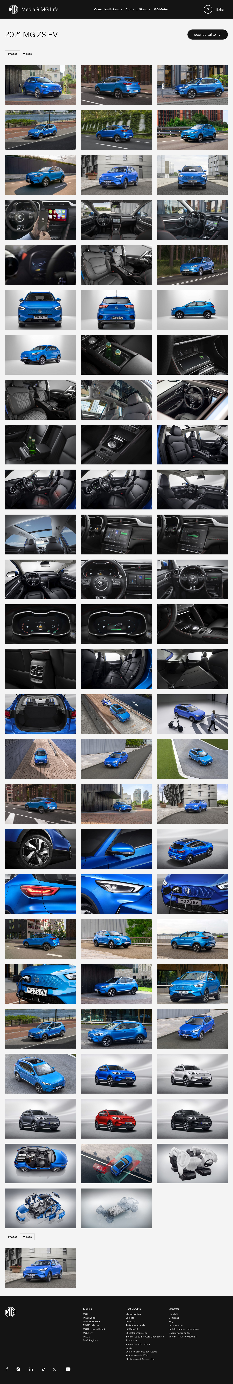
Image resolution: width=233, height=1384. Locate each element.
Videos (27, 54)
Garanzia (130, 1317)
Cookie (129, 1348)
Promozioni (131, 1340)
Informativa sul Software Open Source (145, 1336)
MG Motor (161, 9)
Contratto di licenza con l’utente (141, 1351)
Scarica (33, 85)
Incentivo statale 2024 (137, 1355)
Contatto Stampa (138, 9)
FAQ (171, 1321)
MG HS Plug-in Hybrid (94, 1329)
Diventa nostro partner (180, 1333)
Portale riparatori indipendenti (184, 1329)
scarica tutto (205, 34)
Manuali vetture (133, 1314)
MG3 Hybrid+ (90, 1317)
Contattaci (174, 1317)
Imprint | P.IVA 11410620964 (183, 1336)
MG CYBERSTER (91, 1321)
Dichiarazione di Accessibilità (140, 1359)
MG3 (85, 1314)
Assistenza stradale (135, 1325)
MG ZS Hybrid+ (91, 1340)
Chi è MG (173, 1314)
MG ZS (86, 1336)
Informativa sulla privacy (138, 1344)
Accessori (130, 1321)
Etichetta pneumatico (136, 1333)
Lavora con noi (176, 1325)
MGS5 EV (88, 1333)
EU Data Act (132, 1329)
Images (12, 54)
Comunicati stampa (108, 9)
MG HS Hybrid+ (91, 1325)
